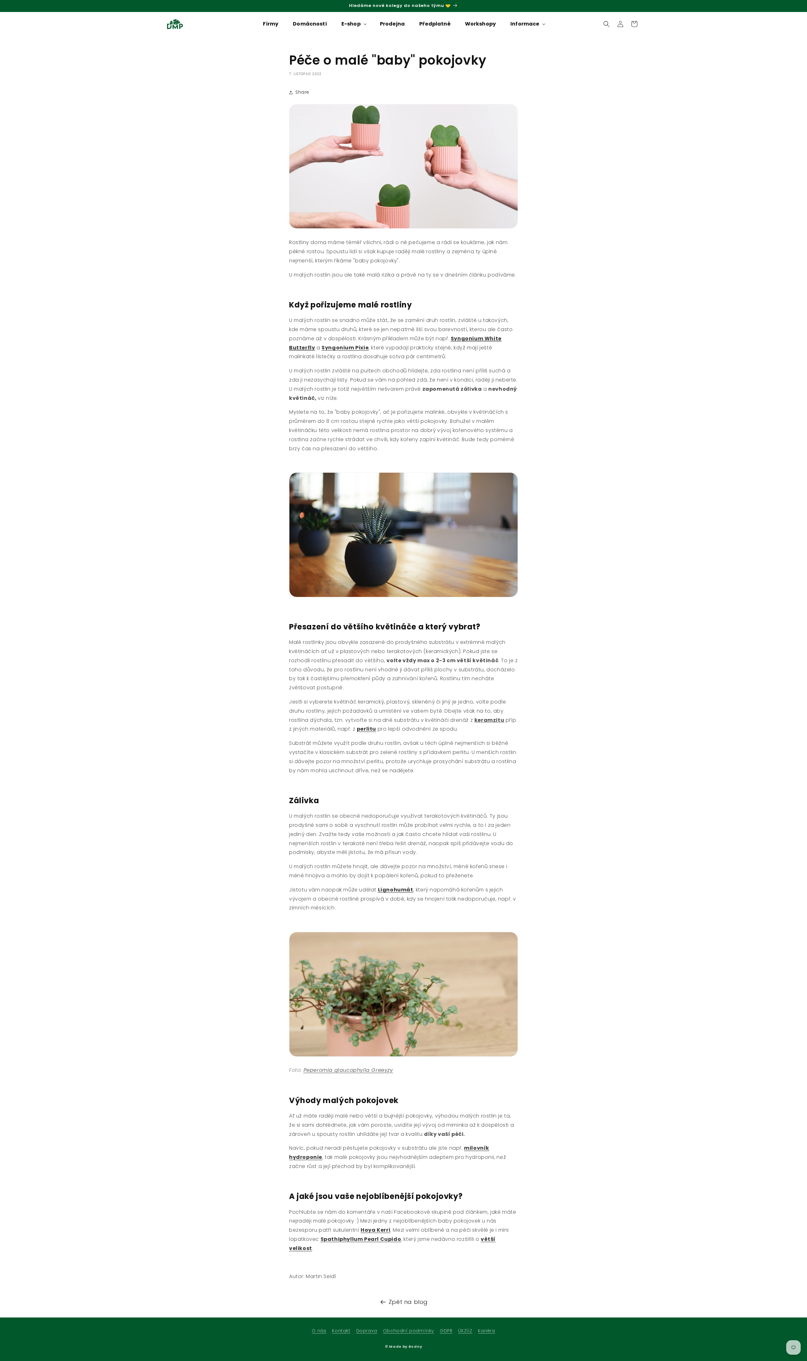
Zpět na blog (408, 1302)
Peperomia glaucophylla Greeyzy (348, 1070)
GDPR (446, 1331)
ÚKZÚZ (465, 1331)
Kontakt (341, 1331)
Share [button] (302, 92)
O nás (319, 1331)
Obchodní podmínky (408, 1331)
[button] (353, 24)
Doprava (366, 1331)
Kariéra (486, 1331)
